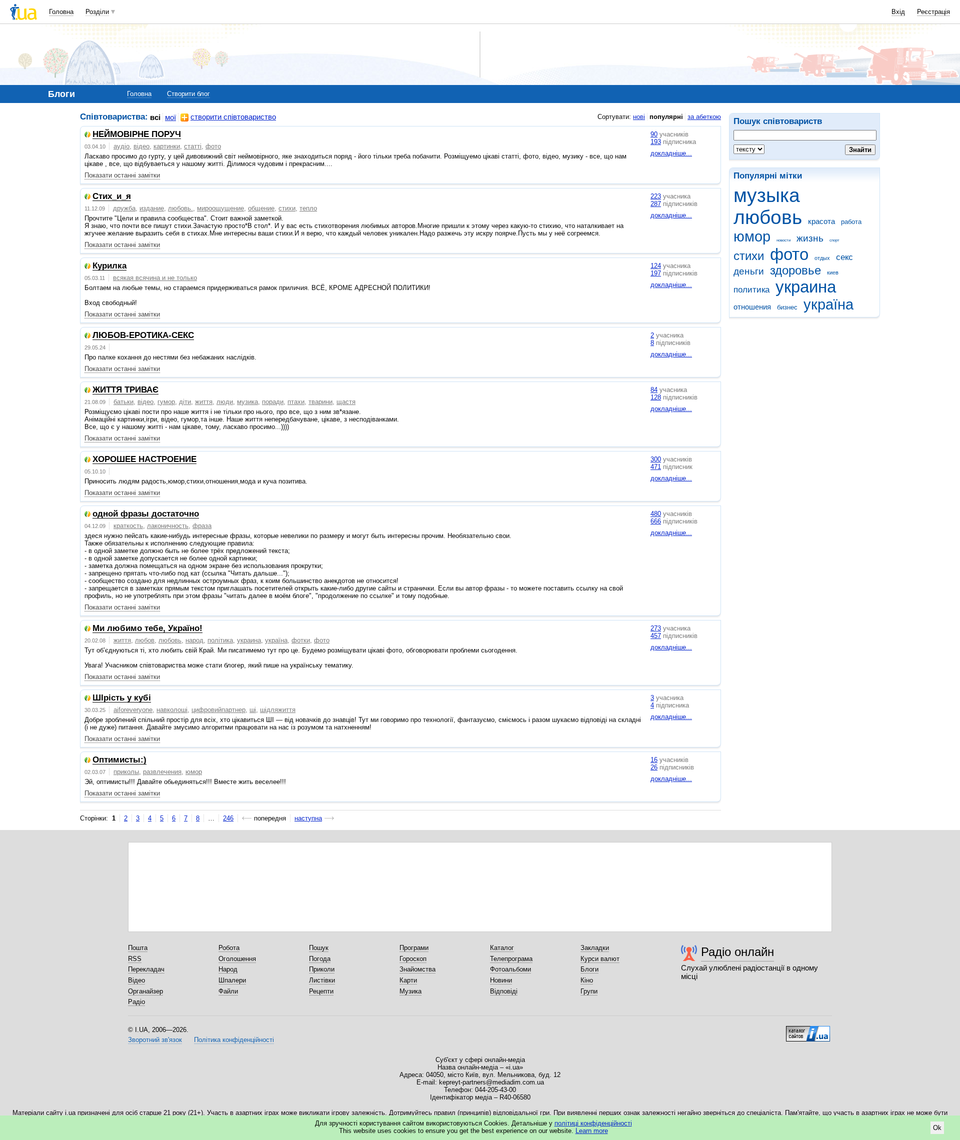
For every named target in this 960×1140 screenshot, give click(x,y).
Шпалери (232, 980)
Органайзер (145, 991)
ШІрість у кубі (121, 698)
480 (655, 514)
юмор (752, 236)
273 (655, 628)
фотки (301, 640)
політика (220, 640)
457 (655, 636)
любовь (768, 217)
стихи (749, 256)
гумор (166, 402)
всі (155, 117)
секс (844, 257)
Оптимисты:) (119, 760)
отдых (822, 258)
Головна (61, 12)
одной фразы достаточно (145, 514)
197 (655, 273)
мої (170, 117)
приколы (126, 772)
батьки (124, 402)
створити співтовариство (233, 117)
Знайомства (418, 969)
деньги (749, 271)
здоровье (795, 270)
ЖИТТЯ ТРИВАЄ (125, 390)
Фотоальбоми (510, 969)
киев (832, 273)
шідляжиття (278, 710)
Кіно (586, 980)
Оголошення (237, 958)
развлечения (162, 772)
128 (655, 397)
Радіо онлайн (737, 951)
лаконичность (167, 526)
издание (152, 208)
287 (655, 204)
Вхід (898, 12)
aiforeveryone (133, 710)
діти (185, 402)
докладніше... (671, 153)
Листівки (322, 980)
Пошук (318, 948)
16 (654, 760)
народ (195, 640)
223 (655, 196)
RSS (135, 958)
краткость (128, 526)
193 (655, 142)
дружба (124, 208)
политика (752, 289)
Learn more (592, 1130)
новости (783, 240)
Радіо (136, 1002)
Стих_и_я (111, 196)
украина (806, 287)
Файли (228, 991)
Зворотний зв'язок (155, 1040)
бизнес (787, 307)
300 (655, 459)
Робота (229, 948)
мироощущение (220, 208)
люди (224, 402)
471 (655, 466)
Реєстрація (933, 12)
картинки (167, 146)
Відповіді (504, 991)
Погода (319, 958)
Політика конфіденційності (234, 1040)
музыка (767, 195)
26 (654, 767)
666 (655, 521)
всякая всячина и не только (155, 278)
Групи (589, 991)
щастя (346, 402)
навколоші (172, 710)
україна (829, 304)
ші (253, 710)
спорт (835, 240)
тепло (308, 208)
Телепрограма (511, 958)
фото (789, 254)
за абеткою (704, 116)
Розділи (97, 12)
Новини (501, 980)
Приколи (321, 969)
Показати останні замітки (122, 175)
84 (654, 390)
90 (654, 134)
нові (639, 116)
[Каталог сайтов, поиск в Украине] (808, 1030)
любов (144, 640)
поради (273, 402)
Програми (414, 948)
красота (821, 221)
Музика (411, 991)
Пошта (138, 948)
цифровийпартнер (219, 710)
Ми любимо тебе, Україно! (147, 628)
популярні (666, 116)
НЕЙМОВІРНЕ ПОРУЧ (136, 134)
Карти (408, 980)
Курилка (109, 266)
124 (655, 266)
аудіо (122, 146)
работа (851, 222)
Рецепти (321, 991)
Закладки (594, 948)
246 (228, 818)
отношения (752, 306)
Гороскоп (413, 958)
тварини (320, 402)
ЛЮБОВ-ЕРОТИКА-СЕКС (143, 336)
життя (203, 402)
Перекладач (146, 969)
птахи (296, 402)
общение (261, 208)
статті (193, 146)
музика (247, 402)
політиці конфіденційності (593, 1123)
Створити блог (188, 94)
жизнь (810, 238)
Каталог (502, 948)
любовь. (180, 208)
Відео (136, 980)
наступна (308, 818)
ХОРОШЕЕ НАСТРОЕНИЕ (144, 460)
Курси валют (600, 958)
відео (142, 146)
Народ (228, 969)
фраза (202, 526)
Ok (937, 1128)
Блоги (589, 969)
